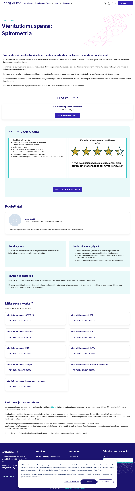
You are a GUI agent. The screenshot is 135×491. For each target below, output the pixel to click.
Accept (89, 482)
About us (66, 3)
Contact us (125, 3)
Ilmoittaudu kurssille (67, 115)
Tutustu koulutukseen (20, 321)
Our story (74, 456)
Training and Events (43, 3)
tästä (53, 407)
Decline (106, 482)
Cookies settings (71, 482)
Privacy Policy (67, 488)
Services (28, 3)
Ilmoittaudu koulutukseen (67, 190)
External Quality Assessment (48, 456)
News (57, 3)
